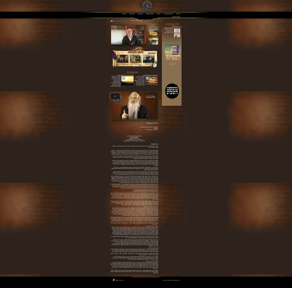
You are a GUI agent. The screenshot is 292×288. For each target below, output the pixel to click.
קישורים (137, 20)
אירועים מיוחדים (176, 16)
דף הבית (178, 13)
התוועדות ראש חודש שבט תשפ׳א (172, 27)
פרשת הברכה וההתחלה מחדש (150, 75)
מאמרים (124, 13)
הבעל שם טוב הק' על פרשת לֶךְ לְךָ (125, 75)
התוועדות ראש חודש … (152, 27)
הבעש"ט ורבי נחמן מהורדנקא (150, 65)
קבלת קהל (140, 13)
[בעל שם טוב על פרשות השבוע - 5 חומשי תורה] (172, 52)
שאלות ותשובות (149, 13)
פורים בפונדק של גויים (123, 64)
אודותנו (140, 20)
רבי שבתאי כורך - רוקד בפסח (136, 65)
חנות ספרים (132, 13)
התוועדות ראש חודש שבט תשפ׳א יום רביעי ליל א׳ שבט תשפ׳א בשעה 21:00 (168, 31)
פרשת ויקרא (155, 37)
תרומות (158, 13)
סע (111, 21)
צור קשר (132, 20)
